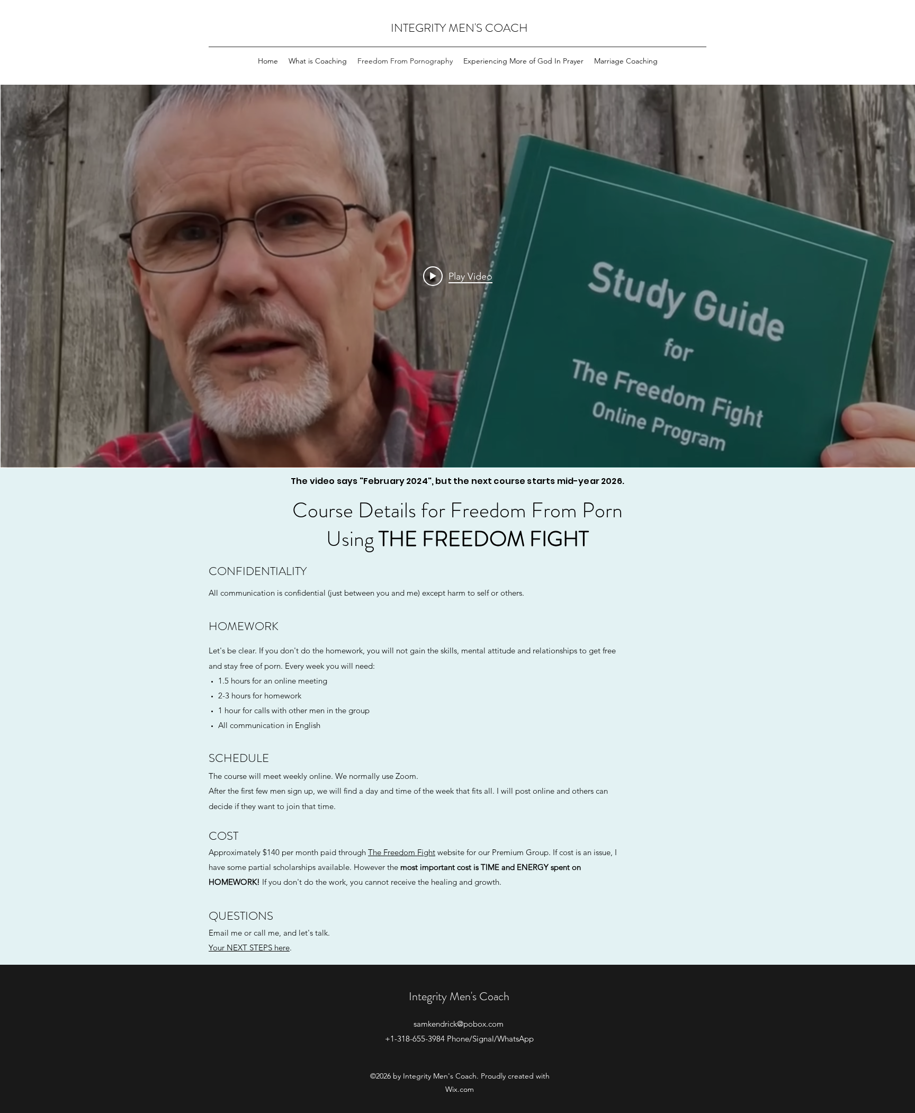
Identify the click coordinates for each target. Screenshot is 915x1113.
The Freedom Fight (401, 852)
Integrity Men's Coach (459, 996)
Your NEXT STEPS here (249, 948)
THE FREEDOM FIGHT (484, 539)
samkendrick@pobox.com (459, 1024)
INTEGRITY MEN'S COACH (459, 28)
